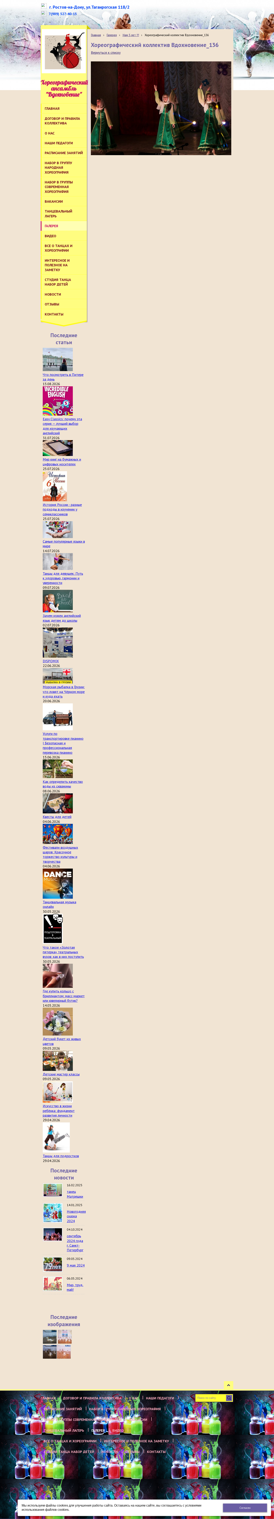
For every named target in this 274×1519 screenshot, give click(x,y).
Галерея (112, 35)
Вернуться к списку (106, 52)
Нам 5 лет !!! (131, 35)
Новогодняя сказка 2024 (76, 1216)
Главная (96, 35)
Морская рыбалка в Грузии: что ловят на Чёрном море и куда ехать (64, 692)
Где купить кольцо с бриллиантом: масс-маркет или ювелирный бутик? (64, 996)
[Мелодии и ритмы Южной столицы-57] (64, 1352)
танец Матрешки (75, 1194)
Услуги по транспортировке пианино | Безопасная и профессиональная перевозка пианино (63, 743)
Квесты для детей (57, 816)
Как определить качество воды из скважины (63, 783)
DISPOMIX (51, 661)
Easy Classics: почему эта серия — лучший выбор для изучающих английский (62, 426)
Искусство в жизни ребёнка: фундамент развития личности (59, 1111)
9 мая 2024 (76, 1265)
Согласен (245, 1508)
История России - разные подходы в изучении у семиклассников (62, 509)
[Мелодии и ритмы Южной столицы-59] (65, 1337)
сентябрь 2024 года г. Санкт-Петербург (75, 1243)
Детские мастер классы (61, 1074)
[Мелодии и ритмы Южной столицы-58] (50, 1352)
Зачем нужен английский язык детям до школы (62, 618)
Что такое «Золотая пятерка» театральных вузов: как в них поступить (63, 952)
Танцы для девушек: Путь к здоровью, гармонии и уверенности (63, 578)
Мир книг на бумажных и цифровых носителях (62, 461)
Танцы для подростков (61, 1156)
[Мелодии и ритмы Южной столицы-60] (50, 1337)
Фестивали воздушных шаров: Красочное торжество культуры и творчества (60, 854)
